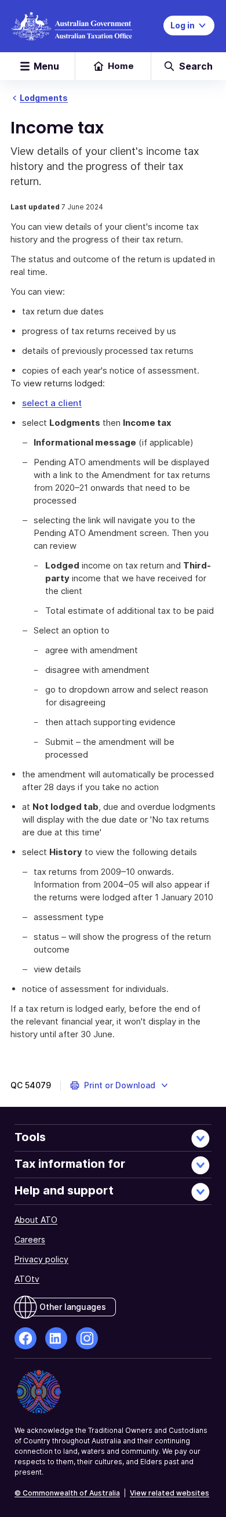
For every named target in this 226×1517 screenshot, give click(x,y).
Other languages (72, 1307)
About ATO (35, 1220)
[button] (119, 1085)
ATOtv (26, 1279)
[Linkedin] (56, 1338)
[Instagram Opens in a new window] (87, 1338)
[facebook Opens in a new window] (25, 1338)
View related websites (169, 1493)
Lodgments (44, 98)
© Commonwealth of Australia (67, 1493)
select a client (52, 402)
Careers (29, 1239)
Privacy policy (41, 1259)
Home (121, 65)
